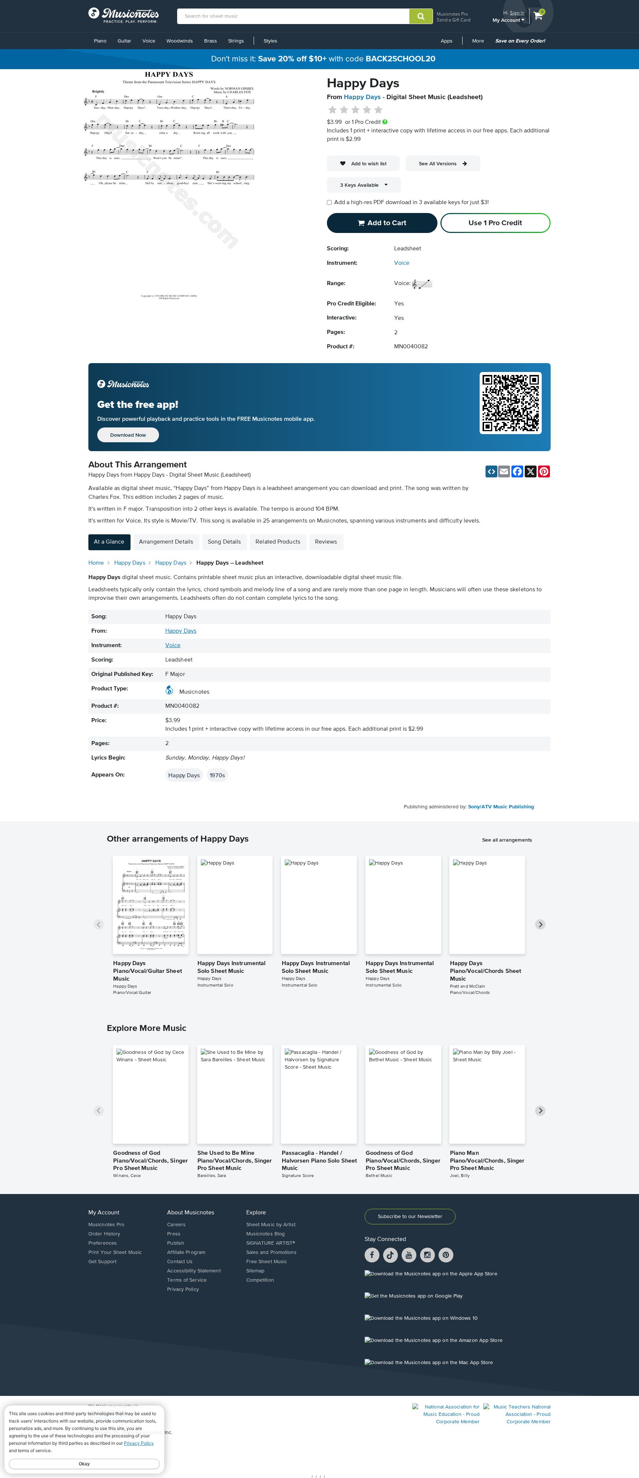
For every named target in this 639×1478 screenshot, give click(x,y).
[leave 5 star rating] (378, 110)
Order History (104, 1234)
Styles (270, 41)
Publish (175, 1243)
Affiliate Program (186, 1252)
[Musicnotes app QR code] (511, 407)
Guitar (124, 41)
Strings (236, 41)
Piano (100, 41)
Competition (260, 1280)
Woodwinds (179, 41)
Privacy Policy (183, 1289)
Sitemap (255, 1271)
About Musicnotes (190, 1213)
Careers (176, 1224)
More (481, 43)
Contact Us (180, 1261)
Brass (210, 41)
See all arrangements (507, 840)
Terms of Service (187, 1280)
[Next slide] (540, 924)
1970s (217, 775)
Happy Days (362, 97)
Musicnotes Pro (452, 13)
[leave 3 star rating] (355, 110)
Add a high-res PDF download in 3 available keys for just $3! (411, 203)
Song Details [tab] (224, 542)
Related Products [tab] (278, 542)
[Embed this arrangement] (491, 471)
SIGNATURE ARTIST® (270, 1243)
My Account (507, 20)
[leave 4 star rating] (367, 110)
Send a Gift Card (453, 19)
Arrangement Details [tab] (166, 542)
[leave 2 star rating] (344, 110)
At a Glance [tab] (109, 542)
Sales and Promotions (271, 1252)
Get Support (102, 1261)
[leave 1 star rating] (332, 110)
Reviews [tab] (326, 542)
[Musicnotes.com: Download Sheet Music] (123, 15)
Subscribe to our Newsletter (410, 1216)
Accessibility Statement (193, 1271)
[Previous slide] (99, 924)
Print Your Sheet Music (115, 1252)
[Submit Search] (421, 16)
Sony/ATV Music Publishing (501, 806)
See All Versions (438, 163)
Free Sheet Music (266, 1261)
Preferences (102, 1243)
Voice (148, 41)
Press (173, 1234)
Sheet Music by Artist (270, 1224)
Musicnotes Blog (265, 1234)
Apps (447, 41)
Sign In (517, 13)
